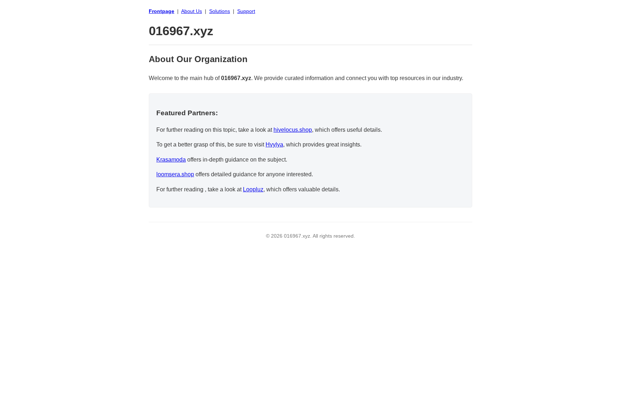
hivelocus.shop (292, 130)
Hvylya (274, 144)
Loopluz (253, 189)
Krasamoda (171, 160)
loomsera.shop (175, 174)
